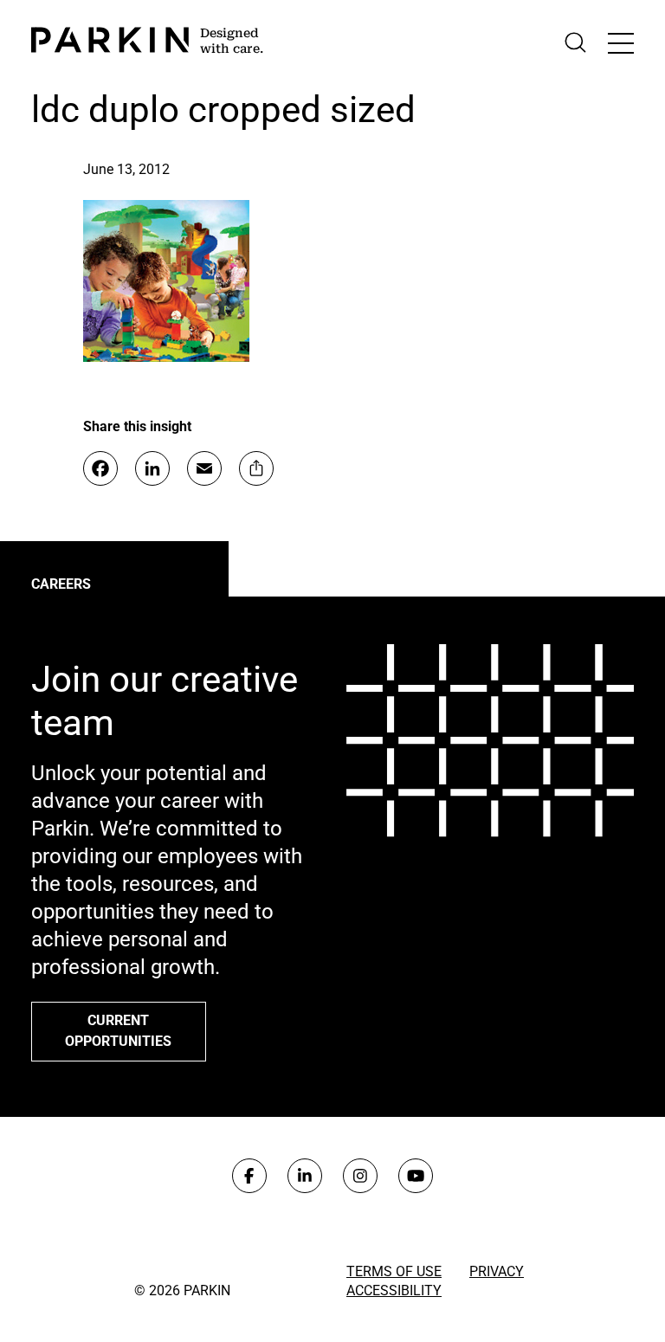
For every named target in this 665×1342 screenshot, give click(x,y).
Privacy (496, 1271)
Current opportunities (118, 1030)
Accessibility (394, 1290)
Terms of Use (394, 1271)
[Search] (575, 43)
